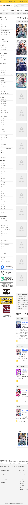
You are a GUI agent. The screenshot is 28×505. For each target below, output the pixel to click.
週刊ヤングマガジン (5, 225)
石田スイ (2, 167)
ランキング (3, 21)
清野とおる (3, 195)
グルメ (2, 155)
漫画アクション (4, 257)
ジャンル (2, 28)
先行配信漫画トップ (5, 30)
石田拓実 (2, 169)
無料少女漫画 (3, 105)
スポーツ (2, 146)
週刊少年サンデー (4, 251)
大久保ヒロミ (3, 176)
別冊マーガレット (4, 240)
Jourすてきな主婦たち (5, 244)
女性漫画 (2, 118)
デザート (2, 255)
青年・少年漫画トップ (5, 34)
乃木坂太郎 (3, 204)
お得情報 (3, 487)
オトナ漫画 (3, 131)
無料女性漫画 (3, 103)
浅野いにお (3, 165)
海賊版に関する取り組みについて (6, 296)
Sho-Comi (3, 248)
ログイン (2, 57)
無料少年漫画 (3, 110)
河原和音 (2, 180)
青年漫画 (2, 122)
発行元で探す (3, 91)
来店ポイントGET (4, 47)
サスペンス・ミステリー (6, 142)
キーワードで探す (4, 89)
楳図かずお (3, 173)
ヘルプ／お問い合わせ (5, 68)
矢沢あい (2, 212)
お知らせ (2, 65)
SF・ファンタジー (4, 152)
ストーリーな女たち (5, 220)
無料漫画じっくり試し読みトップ (18, 466)
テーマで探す (3, 82)
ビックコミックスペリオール (6, 261)
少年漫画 (2, 124)
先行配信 (11, 10)
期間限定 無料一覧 (4, 112)
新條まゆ (2, 193)
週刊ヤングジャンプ (5, 235)
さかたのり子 (3, 189)
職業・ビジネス (4, 139)
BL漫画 (2, 129)
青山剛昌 (2, 163)
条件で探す (3, 80)
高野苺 (2, 199)
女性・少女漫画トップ (5, 32)
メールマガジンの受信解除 (6, 477)
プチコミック (3, 223)
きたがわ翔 (3, 182)
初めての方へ (3, 72)
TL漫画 (2, 126)
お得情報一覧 (3, 49)
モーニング (3, 246)
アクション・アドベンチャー (6, 148)
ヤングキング (3, 253)
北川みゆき (3, 184)
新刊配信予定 (3, 26)
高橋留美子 (3, 201)
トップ (3, 10)
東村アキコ (3, 206)
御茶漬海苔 (3, 178)
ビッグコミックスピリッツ (6, 229)
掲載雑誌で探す (4, 86)
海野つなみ (3, 171)
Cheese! (2, 238)
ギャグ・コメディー (5, 137)
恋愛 (2, 133)
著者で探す (3, 84)
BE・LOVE (3, 218)
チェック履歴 (3, 59)
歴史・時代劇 (3, 144)
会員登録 (2, 55)
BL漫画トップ (3, 39)
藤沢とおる (3, 208)
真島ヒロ (2, 210)
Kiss (1, 231)
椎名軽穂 (2, 191)
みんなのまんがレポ (5, 93)
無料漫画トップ (4, 19)
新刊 (2, 24)
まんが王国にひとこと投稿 (6, 74)
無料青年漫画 (3, 108)
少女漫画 (2, 120)
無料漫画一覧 (3, 101)
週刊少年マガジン (4, 233)
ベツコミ (2, 242)
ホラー (2, 150)
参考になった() (22, 341)
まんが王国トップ (5, 466)
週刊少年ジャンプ (4, 227)
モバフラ (2, 259)
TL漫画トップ (3, 37)
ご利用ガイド (3, 70)
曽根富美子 (3, 197)
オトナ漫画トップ (4, 41)
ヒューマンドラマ (4, 135)
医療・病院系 (3, 157)
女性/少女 (19, 10)
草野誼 (2, 186)
